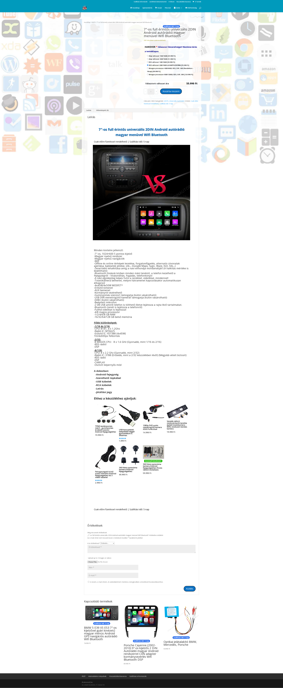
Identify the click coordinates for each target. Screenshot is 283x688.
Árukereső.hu (87, 682)
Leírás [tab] (88, 110)
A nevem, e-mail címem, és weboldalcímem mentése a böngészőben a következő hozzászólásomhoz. (126, 582)
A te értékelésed (93, 543)
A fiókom (171, 2)
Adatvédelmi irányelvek (97, 676)
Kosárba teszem (171, 91)
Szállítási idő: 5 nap (166, 104)
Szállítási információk (140, 2)
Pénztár (168, 8)
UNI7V (94, 22)
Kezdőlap (87, 22)
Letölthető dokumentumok (158, 2)
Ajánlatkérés (147, 8)
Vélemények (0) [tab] (102, 110)
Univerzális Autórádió (176, 101)
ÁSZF (83, 676)
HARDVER (171, 49)
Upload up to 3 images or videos (99, 558)
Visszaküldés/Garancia (183, 2)
